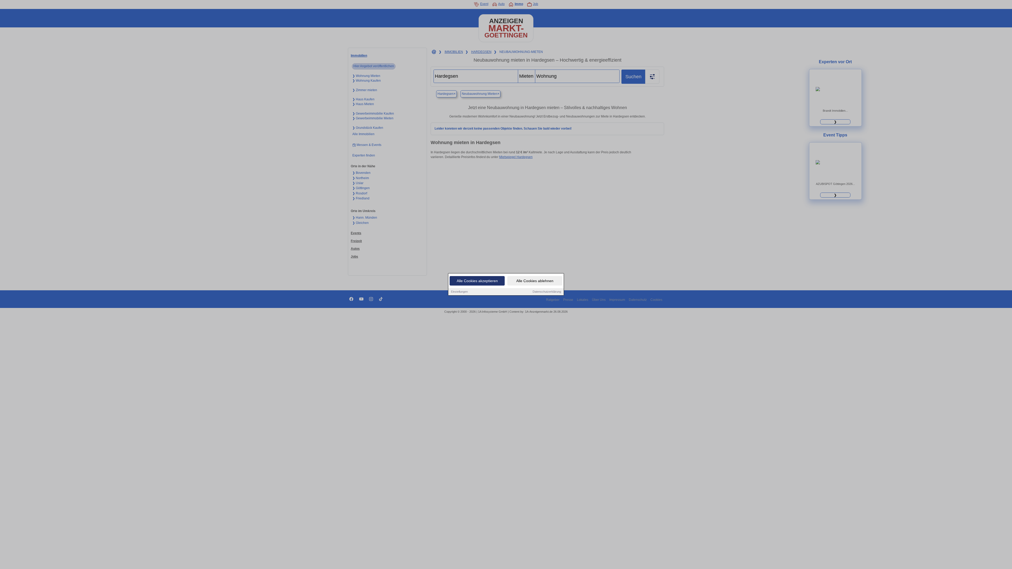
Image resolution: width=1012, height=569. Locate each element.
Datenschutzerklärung (547, 291)
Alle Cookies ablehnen (534, 281)
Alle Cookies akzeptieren (477, 281)
